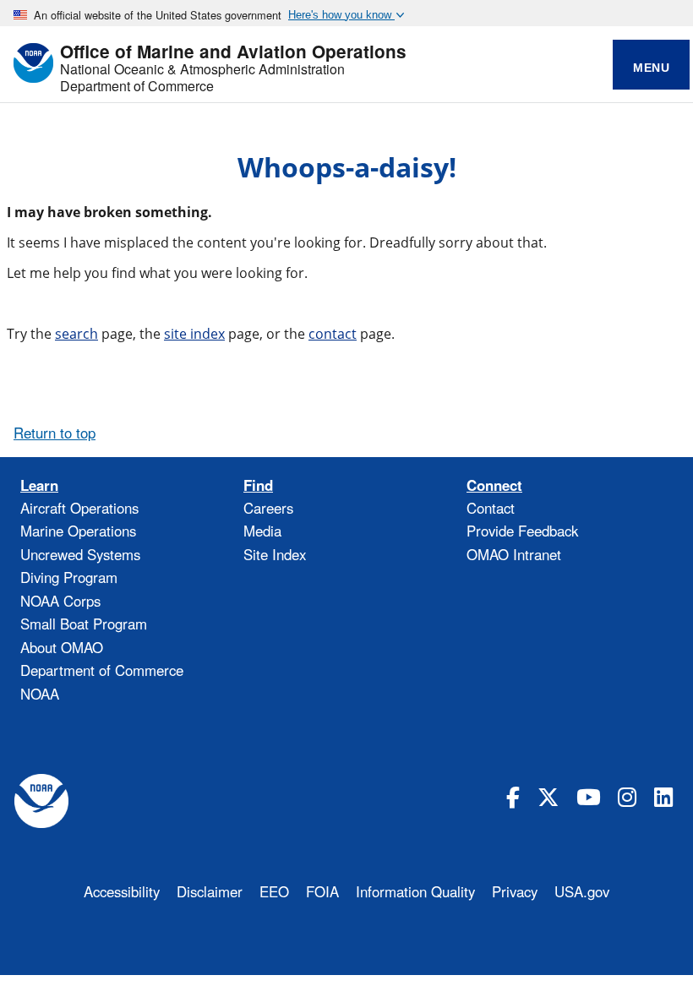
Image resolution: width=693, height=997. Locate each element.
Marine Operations (78, 530)
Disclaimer (210, 891)
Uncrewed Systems (80, 554)
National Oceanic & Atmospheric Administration (202, 69)
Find (258, 485)
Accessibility (122, 891)
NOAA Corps (60, 601)
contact (332, 333)
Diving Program (68, 577)
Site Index (274, 554)
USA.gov (581, 891)
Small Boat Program (83, 623)
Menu (651, 67)
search (76, 333)
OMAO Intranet (514, 554)
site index (194, 333)
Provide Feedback (522, 530)
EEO (274, 891)
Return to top (54, 432)
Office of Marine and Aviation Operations (233, 52)
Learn (39, 485)
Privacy (514, 891)
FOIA (322, 891)
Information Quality (415, 891)
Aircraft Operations (79, 508)
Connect (494, 485)
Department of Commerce (137, 86)
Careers (268, 508)
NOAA (39, 694)
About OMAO (61, 647)
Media (262, 530)
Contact (491, 508)
